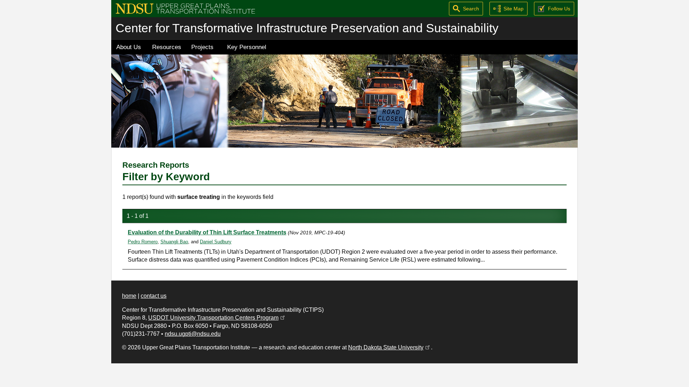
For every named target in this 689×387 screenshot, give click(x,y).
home (129, 296)
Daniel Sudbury (215, 241)
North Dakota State (389, 347)
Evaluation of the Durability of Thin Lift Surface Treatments (207, 232)
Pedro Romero (143, 241)
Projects (202, 47)
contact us (154, 296)
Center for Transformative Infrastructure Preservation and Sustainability (307, 28)
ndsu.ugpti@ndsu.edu (193, 334)
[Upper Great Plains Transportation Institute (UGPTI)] (185, 8)
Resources (166, 47)
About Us (128, 47)
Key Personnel (246, 47)
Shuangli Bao (174, 241)
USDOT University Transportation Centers (217, 318)
